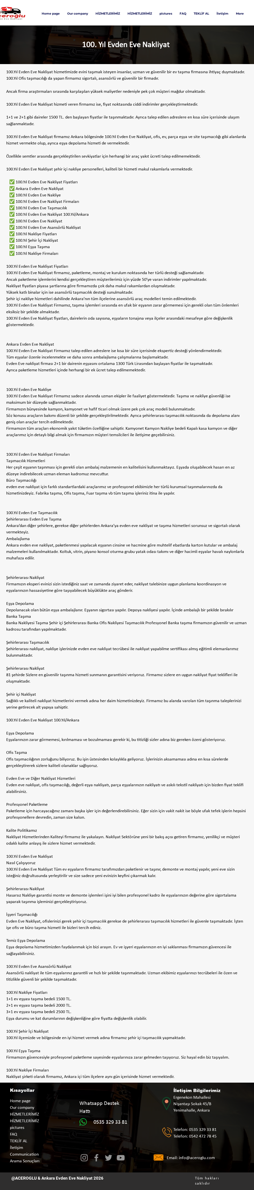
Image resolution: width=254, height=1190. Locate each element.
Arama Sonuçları (24, 1161)
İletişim (16, 1147)
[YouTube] (121, 1158)
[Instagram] (84, 1158)
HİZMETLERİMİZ (24, 1114)
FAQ (13, 1134)
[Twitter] (108, 1158)
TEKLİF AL (18, 1141)
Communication (24, 1154)
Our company (22, 1107)
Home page (20, 1101)
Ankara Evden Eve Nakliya (66, 1178)
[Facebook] (96, 1158)
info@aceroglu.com (197, 1158)
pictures (17, 1127)
